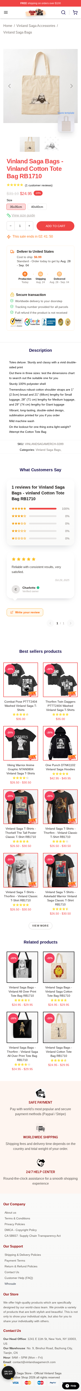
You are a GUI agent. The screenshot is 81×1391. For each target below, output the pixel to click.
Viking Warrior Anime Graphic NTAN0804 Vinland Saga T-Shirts (20, 769)
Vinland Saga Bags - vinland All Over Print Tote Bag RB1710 (22, 991)
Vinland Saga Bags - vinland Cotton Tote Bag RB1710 (58, 1051)
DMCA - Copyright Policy (21, 1230)
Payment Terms (15, 1260)
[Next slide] (71, 86)
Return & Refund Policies (21, 1266)
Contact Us (12, 1272)
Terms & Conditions (17, 1218)
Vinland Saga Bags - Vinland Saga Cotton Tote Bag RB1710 (58, 991)
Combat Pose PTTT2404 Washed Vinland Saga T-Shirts (20, 706)
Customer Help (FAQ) (19, 1278)
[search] (63, 12)
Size (9, 200)
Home (7, 26)
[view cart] (75, 12)
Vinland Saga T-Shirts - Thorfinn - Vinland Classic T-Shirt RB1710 (60, 832)
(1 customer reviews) (39, 185)
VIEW (20, 693)
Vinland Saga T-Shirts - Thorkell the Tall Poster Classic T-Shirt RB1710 (20, 832)
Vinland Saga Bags (17, 32)
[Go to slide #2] (51, 144)
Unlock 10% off (8, 1373)
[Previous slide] (9, 86)
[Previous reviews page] (50, 623)
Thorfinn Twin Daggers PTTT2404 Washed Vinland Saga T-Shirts (60, 706)
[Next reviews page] (70, 623)
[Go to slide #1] (30, 144)
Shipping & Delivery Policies (23, 1254)
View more (40, 925)
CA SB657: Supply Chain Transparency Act (33, 1235)
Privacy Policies (15, 1224)
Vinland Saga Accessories (35, 26)
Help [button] (73, 1385)
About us (10, 1212)
